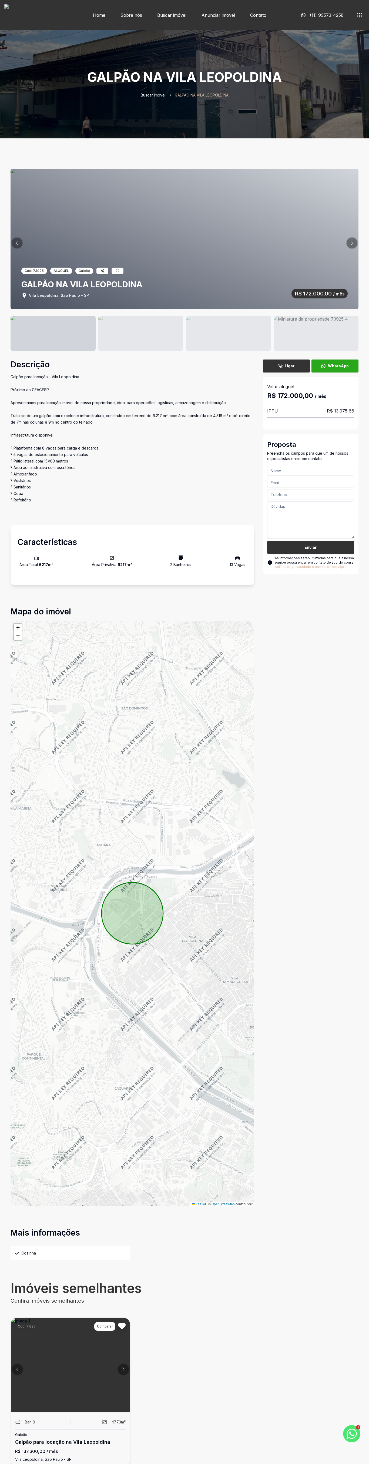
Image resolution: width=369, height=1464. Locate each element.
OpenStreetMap (223, 1204)
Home (99, 15)
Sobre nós (131, 15)
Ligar (289, 366)
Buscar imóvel (171, 15)
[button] (17, 243)
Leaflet (200, 1204)
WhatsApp (338, 366)
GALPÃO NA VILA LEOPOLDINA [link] (202, 95)
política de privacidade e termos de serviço (309, 567)
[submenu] (359, 15)
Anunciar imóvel (218, 15)
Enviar (310, 547)
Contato (258, 15)
